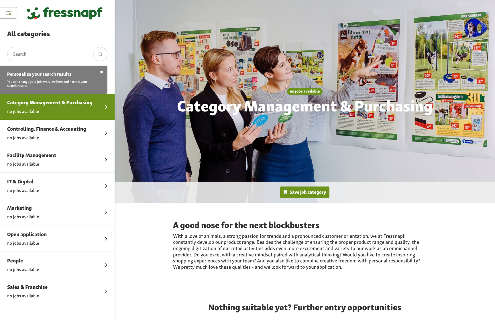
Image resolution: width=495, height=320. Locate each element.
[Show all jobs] (8, 13)
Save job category (308, 192)
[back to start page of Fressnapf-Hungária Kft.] (65, 12)
